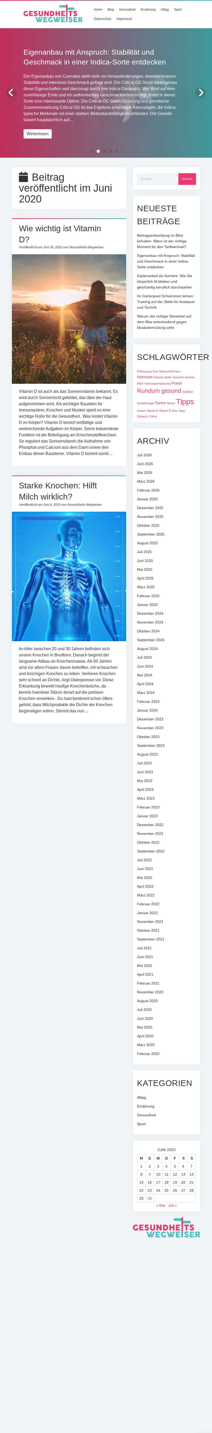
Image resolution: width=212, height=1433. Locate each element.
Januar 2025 (147, 605)
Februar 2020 (148, 1054)
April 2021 (145, 974)
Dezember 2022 (150, 825)
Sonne (160, 403)
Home (98, 9)
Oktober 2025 (148, 525)
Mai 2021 (144, 966)
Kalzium (159, 377)
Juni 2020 (145, 1018)
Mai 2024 (144, 675)
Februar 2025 (148, 596)
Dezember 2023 (150, 719)
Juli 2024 (144, 657)
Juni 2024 (145, 666)
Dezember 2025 (150, 508)
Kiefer (168, 377)
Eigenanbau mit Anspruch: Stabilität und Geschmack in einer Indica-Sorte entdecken (166, 261)
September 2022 (150, 851)
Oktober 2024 (148, 631)
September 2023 (150, 745)
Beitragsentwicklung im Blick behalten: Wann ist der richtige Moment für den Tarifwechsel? (162, 241)
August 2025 (147, 543)
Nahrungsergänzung (157, 383)
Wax (175, 410)
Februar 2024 (148, 701)
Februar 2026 (148, 490)
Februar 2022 (148, 904)
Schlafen (187, 391)
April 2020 (145, 1036)
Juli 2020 (144, 1010)
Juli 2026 (144, 455)
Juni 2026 (145, 464)
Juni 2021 (145, 957)
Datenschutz (102, 19)
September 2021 (150, 939)
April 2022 (145, 886)
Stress (171, 403)
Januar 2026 (147, 499)
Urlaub (141, 410)
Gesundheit (127, 9)
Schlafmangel (145, 403)
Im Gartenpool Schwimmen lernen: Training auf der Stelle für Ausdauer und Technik (166, 301)
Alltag (165, 9)
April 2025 (145, 578)
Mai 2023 (144, 781)
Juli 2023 (144, 763)
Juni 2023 (145, 772)
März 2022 (146, 895)
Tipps (185, 401)
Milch (140, 383)
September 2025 (150, 534)
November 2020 (150, 992)
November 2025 (150, 517)
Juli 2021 (144, 948)
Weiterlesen (38, 134)
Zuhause (142, 416)
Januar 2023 (147, 816)
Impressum (124, 19)
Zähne (153, 416)
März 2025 (146, 587)
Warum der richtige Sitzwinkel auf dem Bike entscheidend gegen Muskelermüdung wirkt (164, 322)
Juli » (172, 1205)
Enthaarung (144, 371)
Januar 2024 (147, 710)
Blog (111, 9)
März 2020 (146, 1045)
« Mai (160, 1205)
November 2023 (150, 728)
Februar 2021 (148, 983)
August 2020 (147, 1001)
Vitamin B (152, 410)
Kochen (190, 377)
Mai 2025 (144, 569)
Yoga (182, 410)
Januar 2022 (147, 913)
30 (150, 1198)
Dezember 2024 (150, 613)
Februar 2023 (148, 807)
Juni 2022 (145, 869)
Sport (177, 9)
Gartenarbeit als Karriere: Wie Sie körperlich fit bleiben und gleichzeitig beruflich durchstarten (164, 281)
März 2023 (146, 798)
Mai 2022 (144, 877)
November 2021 (150, 922)
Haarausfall (166, 371)
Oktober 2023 (148, 737)
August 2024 (147, 649)
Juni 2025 (145, 561)
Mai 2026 (144, 473)
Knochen (178, 377)
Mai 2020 (144, 1027)
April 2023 (145, 789)
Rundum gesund (159, 390)
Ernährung (148, 9)
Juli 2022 (144, 860)
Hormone (145, 377)
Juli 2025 (144, 552)
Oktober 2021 (148, 930)
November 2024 (150, 622)
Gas (155, 371)
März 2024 (146, 693)
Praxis (176, 383)
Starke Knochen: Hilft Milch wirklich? (69, 576)
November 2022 (150, 833)
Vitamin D (165, 410)
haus (177, 371)
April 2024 (145, 684)
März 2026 (146, 481)
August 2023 (147, 754)
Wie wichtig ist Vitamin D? (69, 319)
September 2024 (150, 640)
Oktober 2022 (148, 842)
